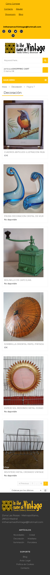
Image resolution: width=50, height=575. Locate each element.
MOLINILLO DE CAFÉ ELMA (17, 280)
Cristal (32, 535)
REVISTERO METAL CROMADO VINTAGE (24, 472)
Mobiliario (32, 538)
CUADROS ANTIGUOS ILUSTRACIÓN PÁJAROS (26, 152)
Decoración (16, 87)
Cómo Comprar (13, 4)
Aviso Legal (25, 560)
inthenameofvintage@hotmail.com (22, 27)
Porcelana (32, 542)
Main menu (9, 80)
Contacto (8, 9)
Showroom (10, 14)
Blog (21, 14)
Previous (24, 483)
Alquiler (19, 9)
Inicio (4, 87)
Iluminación (18, 542)
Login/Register (13, 21)
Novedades (18, 535)
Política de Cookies (25, 564)
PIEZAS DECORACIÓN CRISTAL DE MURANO (26, 216)
